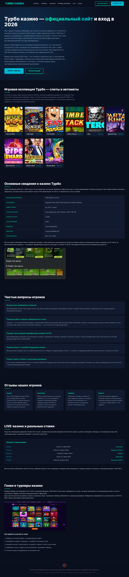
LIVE (74, 3)
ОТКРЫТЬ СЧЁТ (117, 3)
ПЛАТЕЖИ (52, 3)
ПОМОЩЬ (44, 3)
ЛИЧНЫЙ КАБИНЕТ (102, 3)
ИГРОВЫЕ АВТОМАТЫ (64, 3)
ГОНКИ (80, 3)
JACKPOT (36, 3)
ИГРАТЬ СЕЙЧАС (14, 71)
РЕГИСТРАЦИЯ (34, 71)
